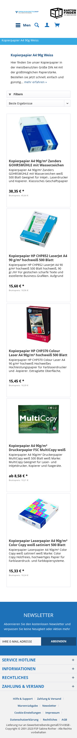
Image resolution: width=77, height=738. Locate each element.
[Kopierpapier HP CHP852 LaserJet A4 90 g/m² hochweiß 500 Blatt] (38, 229)
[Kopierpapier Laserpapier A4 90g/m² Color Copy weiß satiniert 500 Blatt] (38, 514)
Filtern (18, 94)
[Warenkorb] (57, 25)
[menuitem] (24, 25)
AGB (64, 719)
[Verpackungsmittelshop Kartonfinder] (63, 13)
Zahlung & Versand (49, 699)
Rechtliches (50, 719)
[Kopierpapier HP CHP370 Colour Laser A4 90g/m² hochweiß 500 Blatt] (38, 324)
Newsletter (49, 705)
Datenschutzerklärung (24, 719)
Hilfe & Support (23, 699)
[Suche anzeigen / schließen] (35, 25)
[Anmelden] (47, 25)
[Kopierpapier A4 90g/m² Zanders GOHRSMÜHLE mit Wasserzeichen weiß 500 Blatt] (38, 134)
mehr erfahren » (35, 82)
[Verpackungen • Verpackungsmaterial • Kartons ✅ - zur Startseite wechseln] (27, 12)
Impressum (52, 712)
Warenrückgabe (28, 705)
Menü (28, 25)
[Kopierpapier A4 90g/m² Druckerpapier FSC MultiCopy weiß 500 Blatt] (38, 419)
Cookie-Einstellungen (27, 712)
